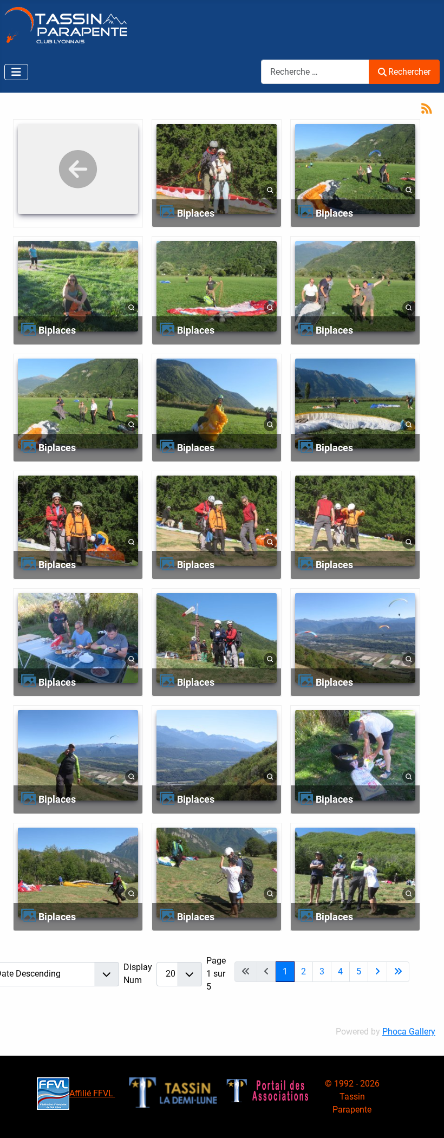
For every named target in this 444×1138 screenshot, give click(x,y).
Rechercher (409, 72)
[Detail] (270, 190)
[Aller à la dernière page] (398, 971)
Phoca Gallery (408, 1031)
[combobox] (315, 72)
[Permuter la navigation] (16, 72)
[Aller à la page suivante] (377, 971)
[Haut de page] (425, 1118)
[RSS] (426, 107)
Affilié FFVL (92, 1093)
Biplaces (195, 213)
